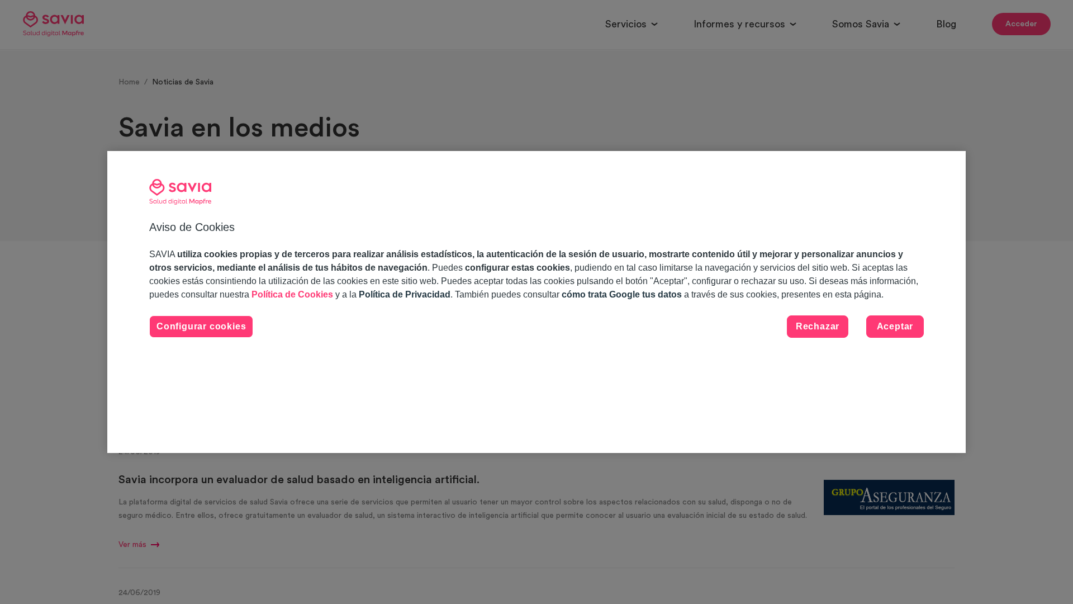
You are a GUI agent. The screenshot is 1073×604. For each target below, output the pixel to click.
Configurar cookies (201, 326)
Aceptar (895, 326)
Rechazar (817, 326)
